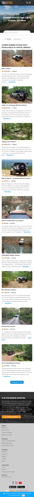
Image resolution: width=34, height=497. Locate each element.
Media (3, 461)
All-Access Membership (8, 441)
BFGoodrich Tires (7, 477)
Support (4, 456)
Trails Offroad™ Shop (8, 445)
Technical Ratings (7, 432)
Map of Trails (5, 430)
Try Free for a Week (11, 417)
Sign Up (4, 469)
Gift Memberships (7, 443)
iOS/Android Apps (7, 435)
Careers (4, 458)
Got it (23, 495)
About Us (4, 451)
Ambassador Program (8, 472)
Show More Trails (17, 382)
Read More (12, 82)
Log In (3, 467)
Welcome (4, 428)
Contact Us (5, 454)
